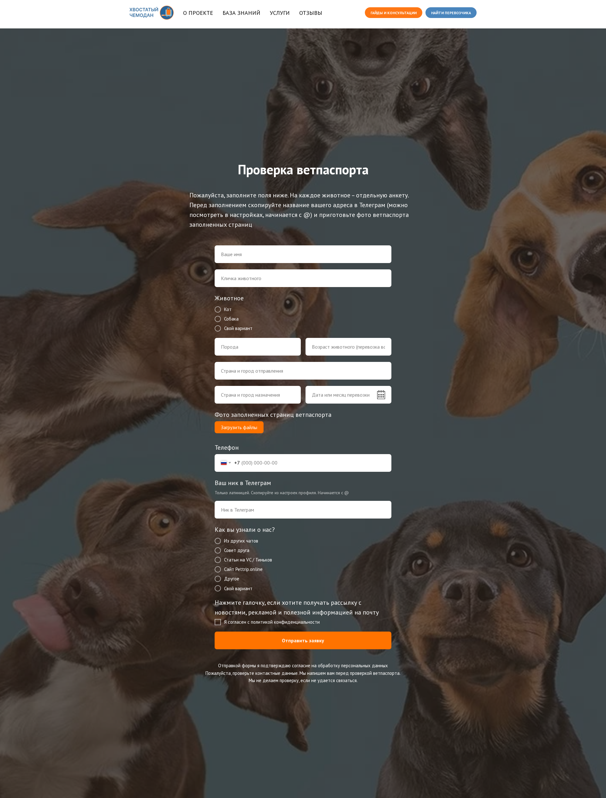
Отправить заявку (303, 640)
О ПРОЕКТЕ (198, 12)
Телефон (227, 447)
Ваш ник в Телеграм (243, 483)
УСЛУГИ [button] (280, 12)
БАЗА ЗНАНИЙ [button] (241, 12)
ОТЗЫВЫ (310, 12)
